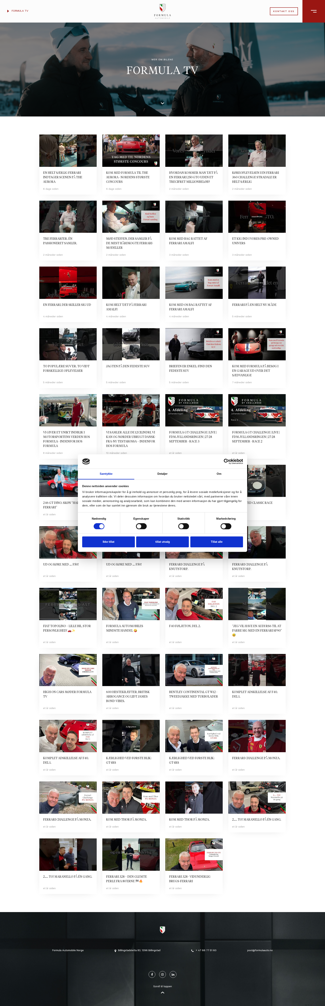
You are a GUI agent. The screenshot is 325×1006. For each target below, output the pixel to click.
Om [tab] (219, 473)
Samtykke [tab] (106, 473)
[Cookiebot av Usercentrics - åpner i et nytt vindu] (226, 461)
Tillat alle (216, 541)
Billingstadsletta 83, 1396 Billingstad (139, 950)
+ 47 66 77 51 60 (206, 950)
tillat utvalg (162, 541)
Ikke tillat (108, 541)
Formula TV (19, 11)
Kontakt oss (284, 12)
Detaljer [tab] (162, 473)
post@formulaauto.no (260, 950)
